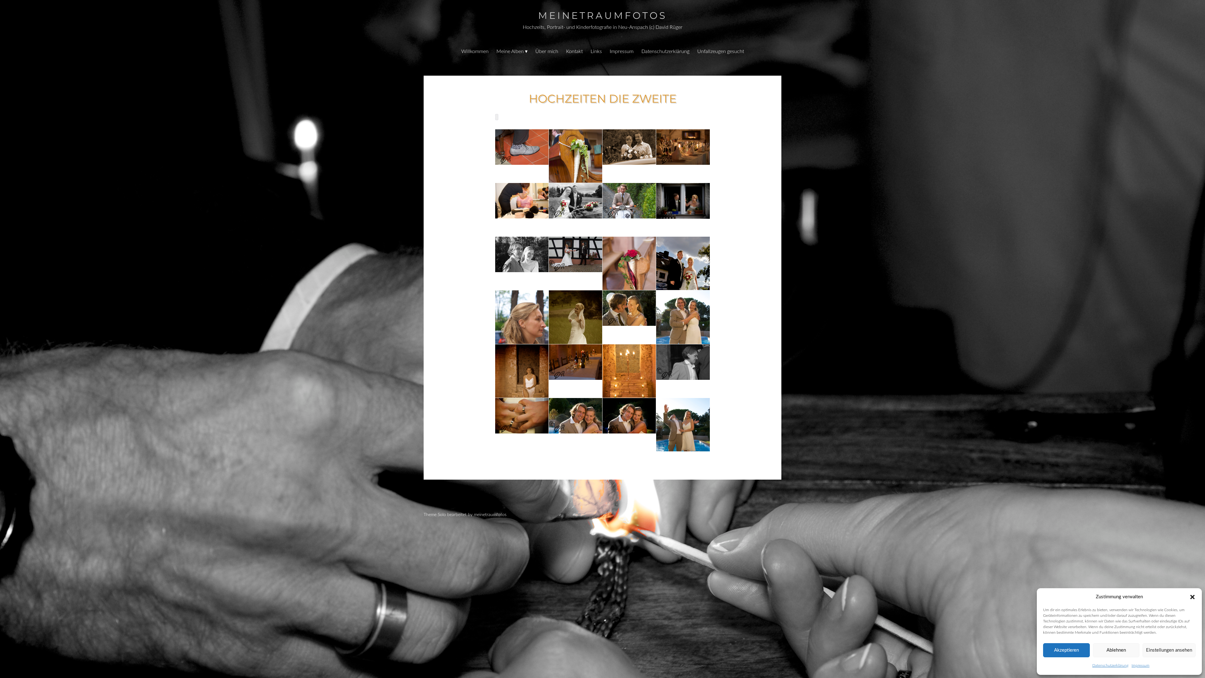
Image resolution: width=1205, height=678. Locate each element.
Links (596, 51)
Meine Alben (510, 51)
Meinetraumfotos (602, 15)
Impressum (1140, 665)
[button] (1192, 597)
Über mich (546, 51)
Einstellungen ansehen (1169, 650)
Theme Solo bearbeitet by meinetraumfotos (465, 515)
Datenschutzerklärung (1110, 665)
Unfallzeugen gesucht (720, 51)
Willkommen (475, 51)
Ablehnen (1116, 650)
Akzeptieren (1066, 650)
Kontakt (574, 51)
